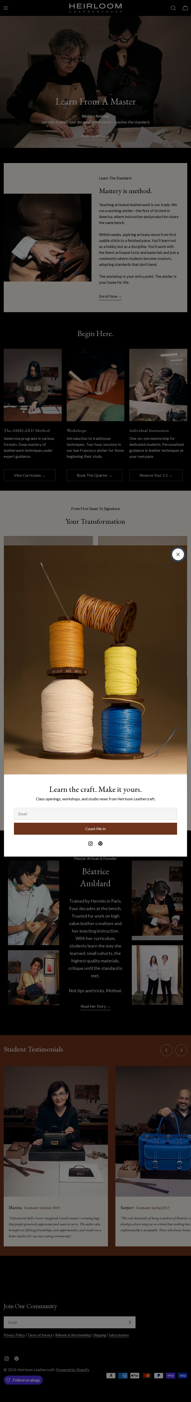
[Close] (178, 554)
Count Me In (95, 828)
